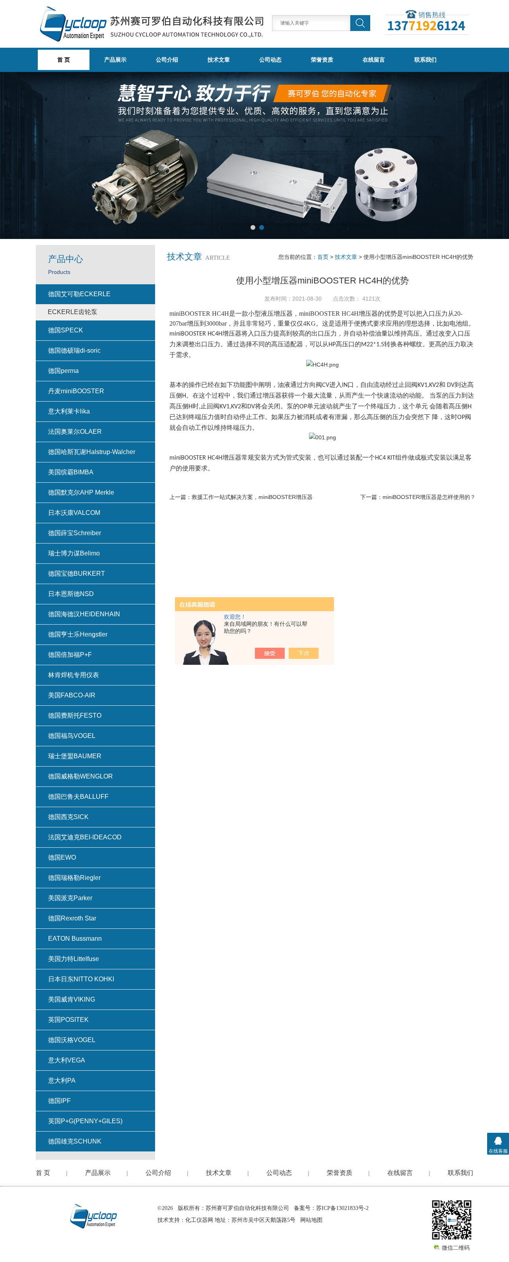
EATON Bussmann (75, 938)
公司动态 (270, 59)
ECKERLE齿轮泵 (72, 312)
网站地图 (311, 1220)
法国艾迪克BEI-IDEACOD (85, 837)
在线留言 (374, 59)
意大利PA (62, 1080)
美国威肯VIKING (71, 999)
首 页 (43, 1172)
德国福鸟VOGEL (71, 735)
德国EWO (62, 857)
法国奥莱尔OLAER (75, 431)
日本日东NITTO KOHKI (81, 979)
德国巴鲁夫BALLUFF (78, 796)
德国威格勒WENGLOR (80, 776)
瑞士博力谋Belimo (74, 553)
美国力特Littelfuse (73, 958)
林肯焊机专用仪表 (73, 675)
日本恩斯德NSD (71, 593)
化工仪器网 (199, 1220)
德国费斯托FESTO (74, 715)
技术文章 (219, 59)
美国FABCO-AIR (71, 695)
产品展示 (115, 59)
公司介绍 (167, 59)
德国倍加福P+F (70, 654)
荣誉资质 (322, 59)
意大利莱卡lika (69, 411)
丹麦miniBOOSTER (76, 391)
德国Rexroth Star (72, 918)
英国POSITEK (68, 1019)
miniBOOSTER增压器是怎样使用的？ (429, 497)
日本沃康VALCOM (74, 512)
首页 (322, 257)
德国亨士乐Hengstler (77, 634)
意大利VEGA (66, 1060)
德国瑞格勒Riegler (74, 877)
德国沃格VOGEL (71, 1040)
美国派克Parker (70, 898)
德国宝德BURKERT (76, 573)
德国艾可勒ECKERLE (79, 294)
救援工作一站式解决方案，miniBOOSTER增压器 (252, 497)
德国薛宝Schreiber (74, 533)
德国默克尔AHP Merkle (81, 492)
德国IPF (59, 1100)
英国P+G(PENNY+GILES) (85, 1121)
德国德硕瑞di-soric (74, 350)
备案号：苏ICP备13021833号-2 (331, 1208)
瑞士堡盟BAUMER (74, 756)
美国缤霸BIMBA (70, 472)
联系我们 (425, 59)
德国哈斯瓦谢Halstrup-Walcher (91, 451)
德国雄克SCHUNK (74, 1141)
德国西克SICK (68, 817)
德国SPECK (65, 330)
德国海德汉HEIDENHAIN (84, 614)
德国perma (63, 370)
